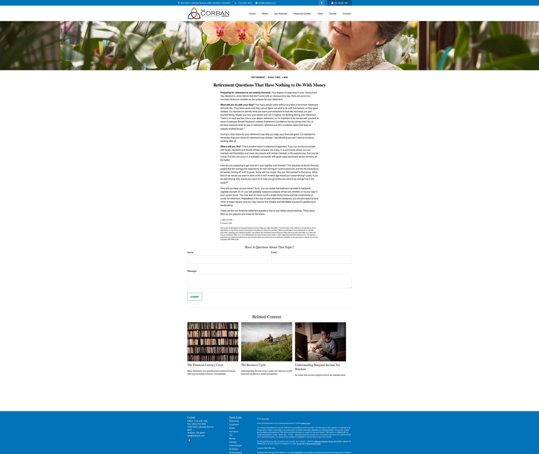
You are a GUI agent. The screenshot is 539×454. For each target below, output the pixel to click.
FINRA (296, 452)
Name (190, 252)
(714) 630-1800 (245, 2)
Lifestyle (233, 442)
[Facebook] (321, 3)
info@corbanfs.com (267, 2)
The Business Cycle (253, 365)
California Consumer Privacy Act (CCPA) (328, 441)
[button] (252, 13)
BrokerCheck (305, 423)
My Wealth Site (341, 2)
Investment (234, 424)
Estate (232, 427)
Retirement (234, 420)
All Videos (233, 449)
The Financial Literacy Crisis (205, 365)
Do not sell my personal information (309, 443)
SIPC (301, 452)
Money (232, 438)
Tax (230, 434)
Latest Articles (235, 445)
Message (192, 271)
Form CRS (265, 418)
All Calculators (235, 452)
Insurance (233, 431)
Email (274, 252)
